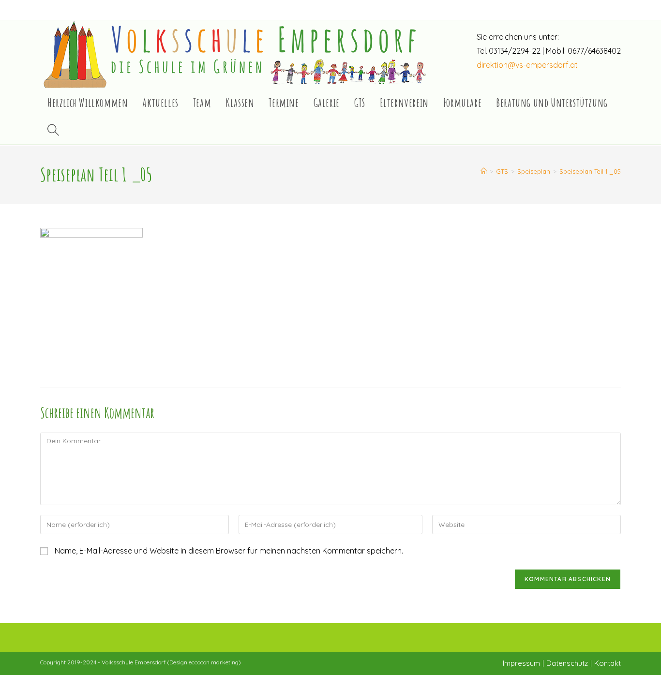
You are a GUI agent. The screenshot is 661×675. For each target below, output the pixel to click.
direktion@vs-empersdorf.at (527, 65)
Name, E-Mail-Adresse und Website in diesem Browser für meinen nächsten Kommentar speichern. (229, 550)
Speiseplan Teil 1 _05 (590, 171)
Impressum (521, 663)
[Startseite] (484, 171)
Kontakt (607, 663)
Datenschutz (567, 663)
